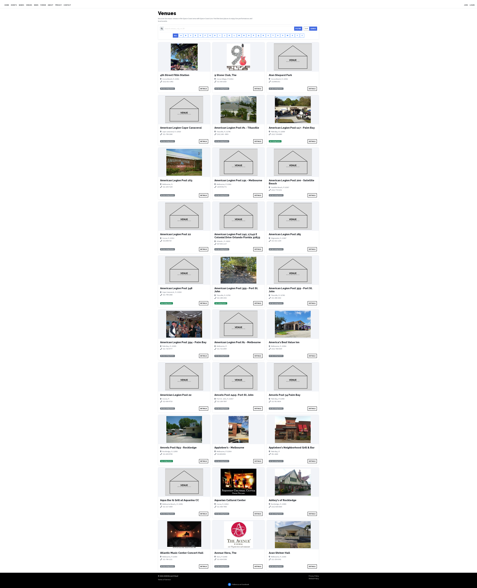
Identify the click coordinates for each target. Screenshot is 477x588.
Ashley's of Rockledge (282, 500)
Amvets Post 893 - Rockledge (178, 447)
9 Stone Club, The (225, 75)
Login (472, 5)
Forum (43, 5)
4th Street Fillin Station (174, 75)
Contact (67, 5)
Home (6, 5)
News (36, 5)
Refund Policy (314, 578)
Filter (298, 28)
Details (203, 89)
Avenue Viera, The (225, 552)
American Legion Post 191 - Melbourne (238, 180)
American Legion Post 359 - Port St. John (236, 290)
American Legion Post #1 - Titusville (236, 127)
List (306, 28)
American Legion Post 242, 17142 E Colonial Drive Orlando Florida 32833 (237, 236)
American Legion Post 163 (176, 180)
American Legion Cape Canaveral (181, 127)
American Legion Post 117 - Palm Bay (292, 127)
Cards (313, 28)
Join (466, 5)
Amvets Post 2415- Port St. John (233, 394)
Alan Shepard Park (280, 75)
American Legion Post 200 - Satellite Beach (291, 182)
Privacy (58, 5)
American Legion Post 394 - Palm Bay (183, 342)
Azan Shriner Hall (279, 552)
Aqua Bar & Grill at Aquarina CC (179, 500)
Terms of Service (164, 579)
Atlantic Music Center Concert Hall (181, 552)
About (50, 5)
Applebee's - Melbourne (229, 447)
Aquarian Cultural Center (230, 500)
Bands (21, 5)
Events (14, 5)
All (175, 35)
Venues (29, 5)
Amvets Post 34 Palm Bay (284, 394)
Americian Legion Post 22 (175, 394)
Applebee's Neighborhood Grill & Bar (292, 447)
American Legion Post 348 (176, 288)
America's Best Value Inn (284, 342)
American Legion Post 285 (285, 234)
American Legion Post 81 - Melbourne (237, 342)
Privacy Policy (314, 576)
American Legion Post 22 (175, 234)
